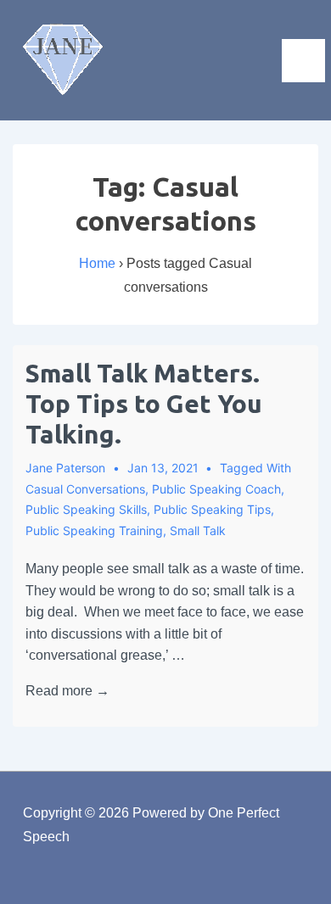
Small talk (198, 530)
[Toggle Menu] (303, 60)
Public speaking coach (216, 489)
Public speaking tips (212, 509)
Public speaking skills (86, 509)
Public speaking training (94, 530)
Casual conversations (85, 489)
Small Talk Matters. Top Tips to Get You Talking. (143, 404)
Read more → (67, 691)
